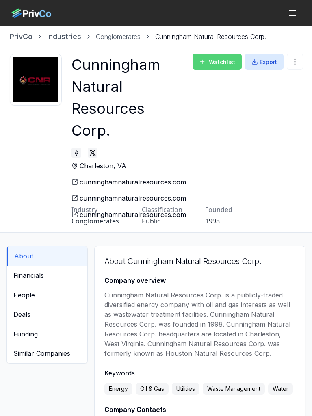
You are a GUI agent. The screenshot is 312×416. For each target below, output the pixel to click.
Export (268, 61)
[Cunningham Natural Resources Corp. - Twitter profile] (93, 153)
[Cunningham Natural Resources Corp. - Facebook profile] (76, 153)
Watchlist (222, 61)
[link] (210, 36)
